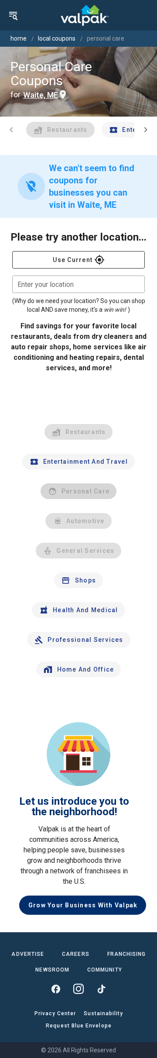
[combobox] (78, 284)
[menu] (13, 15)
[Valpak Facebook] (56, 989)
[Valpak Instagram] (78, 989)
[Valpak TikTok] (101, 989)
